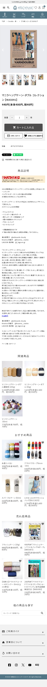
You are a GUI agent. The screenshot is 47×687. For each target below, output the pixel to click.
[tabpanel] (23, 49)
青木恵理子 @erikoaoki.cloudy (14, 237)
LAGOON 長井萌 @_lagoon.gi (13, 242)
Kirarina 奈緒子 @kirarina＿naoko (15, 240)
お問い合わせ (13, 135)
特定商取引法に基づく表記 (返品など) (17, 159)
